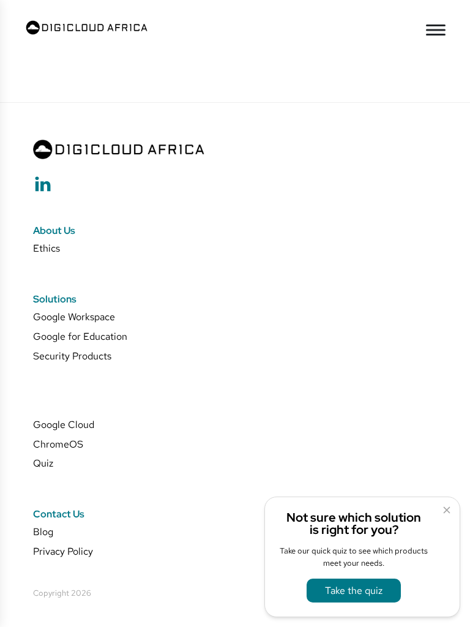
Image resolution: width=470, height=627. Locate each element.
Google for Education (80, 336)
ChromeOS (58, 444)
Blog (43, 531)
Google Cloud (63, 424)
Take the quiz (353, 590)
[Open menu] (435, 30)
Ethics (46, 248)
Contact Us (58, 514)
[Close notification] (447, 510)
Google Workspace (74, 316)
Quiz (43, 463)
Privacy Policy (63, 551)
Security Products (72, 356)
